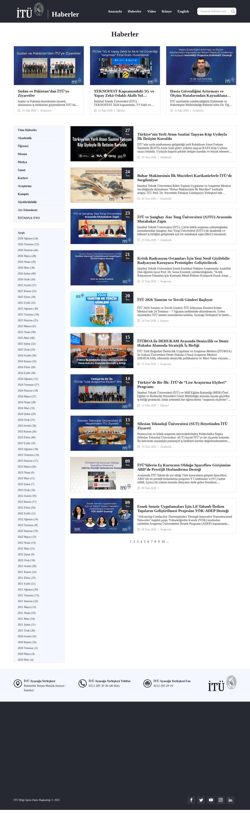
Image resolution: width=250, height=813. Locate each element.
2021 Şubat (27, 624)
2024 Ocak (26, 419)
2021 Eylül (27, 583)
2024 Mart (26, 408)
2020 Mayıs (26, 653)
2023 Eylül (27, 443)
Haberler (134, 11)
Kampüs (23, 194)
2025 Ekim (27, 297)
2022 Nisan (27, 542)
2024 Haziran (28, 390)
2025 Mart (26, 337)
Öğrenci (23, 146)
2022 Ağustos (28, 519)
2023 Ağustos (28, 449)
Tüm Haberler (27, 130)
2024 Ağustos (28, 378)
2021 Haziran (28, 601)
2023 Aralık (27, 425)
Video (151, 11)
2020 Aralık (27, 636)
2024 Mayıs (27, 396)
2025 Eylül (27, 302)
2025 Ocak (26, 349)
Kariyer (23, 178)
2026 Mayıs (27, 256)
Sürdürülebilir (27, 202)
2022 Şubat (26, 554)
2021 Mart (26, 618)
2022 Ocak (26, 560)
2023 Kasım (27, 431)
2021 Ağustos (28, 589)
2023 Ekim (27, 437)
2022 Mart (26, 548)
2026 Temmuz (28, 244)
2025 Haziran (28, 320)
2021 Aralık (27, 566)
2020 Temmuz (28, 648)
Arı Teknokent (27, 210)
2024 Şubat (27, 414)
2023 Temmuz (28, 455)
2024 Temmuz (28, 384)
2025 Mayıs (27, 326)
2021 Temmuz (28, 595)
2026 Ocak (26, 279)
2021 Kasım (27, 572)
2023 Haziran (28, 460)
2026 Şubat (27, 273)
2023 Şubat (26, 484)
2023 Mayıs (27, 466)
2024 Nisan (27, 402)
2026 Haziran (28, 250)
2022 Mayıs (27, 536)
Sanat (21, 170)
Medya (22, 162)
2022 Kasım (27, 501)
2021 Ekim (27, 577)
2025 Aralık (27, 285)
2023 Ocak (26, 490)
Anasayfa (115, 11)
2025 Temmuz (28, 314)
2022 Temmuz (28, 525)
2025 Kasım (27, 291)
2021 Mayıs (27, 607)
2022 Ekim (27, 507)
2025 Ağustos (28, 308)
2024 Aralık (27, 355)
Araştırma (24, 186)
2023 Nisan (26, 472)
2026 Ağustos (28, 238)
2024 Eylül (27, 373)
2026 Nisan (27, 261)
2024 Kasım (27, 361)
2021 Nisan (27, 613)
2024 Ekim (27, 367)
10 (163, 541)
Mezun (22, 154)
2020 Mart (25, 659)
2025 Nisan (27, 332)
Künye (167, 11)
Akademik (25, 138)
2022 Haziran (28, 531)
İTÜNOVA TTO (29, 218)
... (168, 541)
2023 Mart (26, 478)
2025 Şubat (27, 343)
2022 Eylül (27, 513)
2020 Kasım (27, 642)
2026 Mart (26, 267)
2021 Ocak (26, 630)
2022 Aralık (27, 495)
